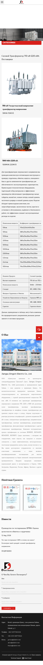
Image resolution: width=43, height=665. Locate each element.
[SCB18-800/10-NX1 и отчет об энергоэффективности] (32, 497)
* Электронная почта (8, 588)
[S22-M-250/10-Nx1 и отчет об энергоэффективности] (11, 497)
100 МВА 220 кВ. (10, 160)
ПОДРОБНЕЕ (7, 551)
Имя (3, 579)
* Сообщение (6, 598)
